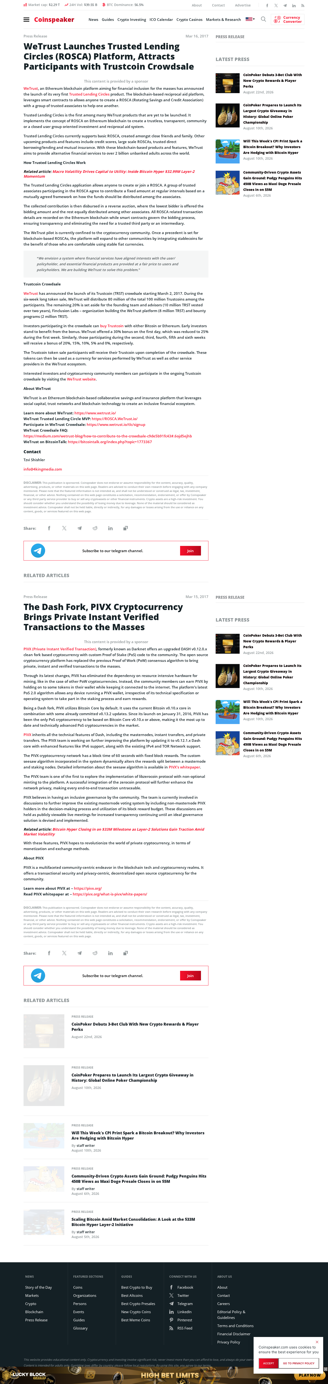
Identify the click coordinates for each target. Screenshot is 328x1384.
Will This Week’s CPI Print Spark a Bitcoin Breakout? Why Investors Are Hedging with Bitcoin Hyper (272, 147)
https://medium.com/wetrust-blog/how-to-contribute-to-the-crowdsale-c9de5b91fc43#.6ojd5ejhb (108, 436)
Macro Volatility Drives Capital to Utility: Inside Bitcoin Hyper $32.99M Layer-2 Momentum (109, 174)
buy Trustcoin (112, 325)
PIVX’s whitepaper (184, 767)
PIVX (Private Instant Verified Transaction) (60, 649)
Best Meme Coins (135, 1320)
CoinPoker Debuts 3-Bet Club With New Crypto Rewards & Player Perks (272, 81)
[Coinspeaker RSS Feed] (302, 5)
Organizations (84, 1295)
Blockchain (34, 1311)
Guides (108, 19)
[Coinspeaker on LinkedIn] (294, 5)
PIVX (27, 734)
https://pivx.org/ (88, 888)
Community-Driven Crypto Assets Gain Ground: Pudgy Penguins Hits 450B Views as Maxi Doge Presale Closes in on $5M (272, 181)
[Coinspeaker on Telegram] (285, 5)
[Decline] (317, 1342)
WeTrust (31, 88)
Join (190, 550)
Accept (268, 1363)
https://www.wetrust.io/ (95, 413)
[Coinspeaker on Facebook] (267, 5)
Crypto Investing (131, 19)
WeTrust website (81, 379)
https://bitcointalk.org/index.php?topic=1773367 (110, 441)
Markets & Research (223, 19)
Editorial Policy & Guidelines (231, 1314)
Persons (79, 1303)
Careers (223, 1303)
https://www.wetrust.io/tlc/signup (116, 424)
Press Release (230, 36)
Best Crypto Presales (138, 1303)
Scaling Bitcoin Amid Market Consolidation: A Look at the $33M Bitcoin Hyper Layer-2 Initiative (133, 1222)
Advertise (243, 5)
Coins (77, 1287)
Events (78, 1311)
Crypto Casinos (189, 19)
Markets (32, 1295)
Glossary (80, 1328)
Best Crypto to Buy (136, 1287)
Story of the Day (38, 1287)
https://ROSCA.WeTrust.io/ (115, 418)
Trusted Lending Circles (89, 94)
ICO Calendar (161, 19)
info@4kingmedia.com (43, 469)
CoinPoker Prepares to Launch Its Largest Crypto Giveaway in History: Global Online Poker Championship (272, 114)
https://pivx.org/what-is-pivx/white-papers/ (110, 894)
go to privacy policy (299, 1363)
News (93, 19)
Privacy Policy (228, 1342)
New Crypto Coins (136, 1311)
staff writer (86, 1145)
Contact (218, 5)
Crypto (30, 1303)
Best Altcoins (132, 1295)
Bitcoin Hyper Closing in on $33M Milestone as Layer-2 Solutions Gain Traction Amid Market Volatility (114, 831)
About (197, 5)
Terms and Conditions (235, 1325)
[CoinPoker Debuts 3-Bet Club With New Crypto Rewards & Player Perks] (44, 1032)
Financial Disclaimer (233, 1333)
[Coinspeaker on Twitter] (276, 5)
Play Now (310, 1375)
